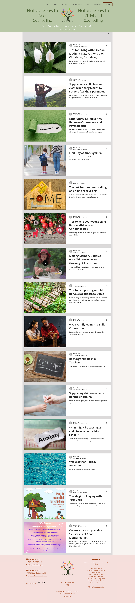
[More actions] (107, 45)
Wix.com (73, 593)
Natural (33, 559)
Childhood (93, 15)
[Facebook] (39, 582)
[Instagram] (43, 582)
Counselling (42, 20)
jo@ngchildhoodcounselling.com (37, 576)
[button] (108, 33)
